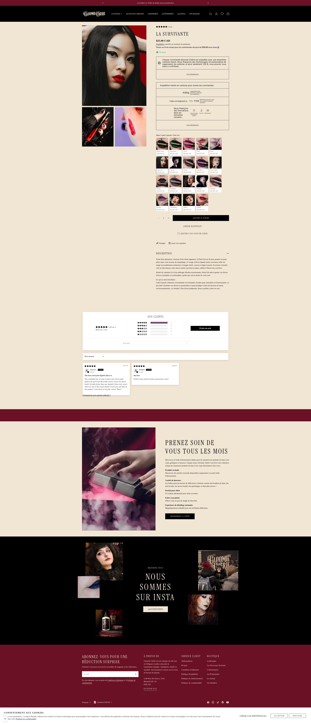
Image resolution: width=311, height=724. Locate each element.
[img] (90, 366)
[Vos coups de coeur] (222, 14)
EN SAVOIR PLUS (150, 689)
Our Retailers (212, 683)
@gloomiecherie (155, 609)
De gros (184, 665)
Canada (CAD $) (103, 702)
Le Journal (211, 678)
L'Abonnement (212, 670)
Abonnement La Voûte (180, 516)
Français (85, 702)
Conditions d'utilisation (115, 680)
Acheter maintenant (192, 226)
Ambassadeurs (186, 661)
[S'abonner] (135, 674)
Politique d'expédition (189, 674)
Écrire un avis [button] (205, 328)
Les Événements (213, 674)
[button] (162, 27)
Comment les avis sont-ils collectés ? (96, 395)
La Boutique (211, 661)
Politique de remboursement (192, 678)
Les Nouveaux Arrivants (216, 665)
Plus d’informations (192, 74)
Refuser (297, 716)
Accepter (279, 716)
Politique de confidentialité (26, 719)
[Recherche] (210, 13)
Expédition (160, 44)
